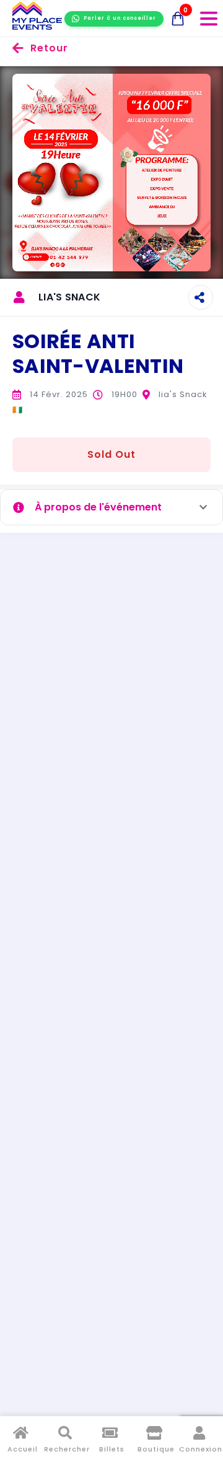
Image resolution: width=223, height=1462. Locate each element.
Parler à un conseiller (120, 18)
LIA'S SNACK (69, 297)
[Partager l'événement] (200, 297)
